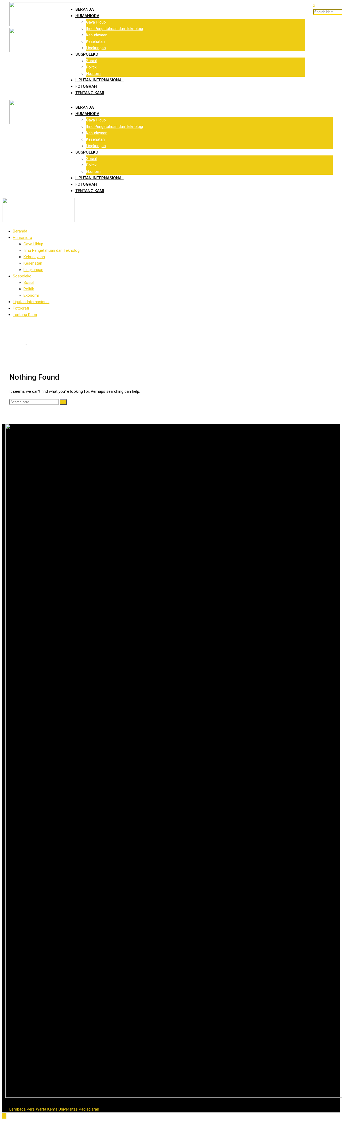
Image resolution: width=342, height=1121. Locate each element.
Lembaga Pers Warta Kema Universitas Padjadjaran (54, 1109)
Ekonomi (93, 73)
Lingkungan (96, 47)
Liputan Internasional (99, 80)
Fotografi (86, 86)
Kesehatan (95, 41)
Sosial (91, 60)
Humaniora (87, 15)
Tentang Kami (89, 92)
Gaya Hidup (96, 22)
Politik (91, 67)
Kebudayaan (96, 35)
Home (18, 344)
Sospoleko (86, 54)
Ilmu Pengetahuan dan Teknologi (114, 28)
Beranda (84, 9)
